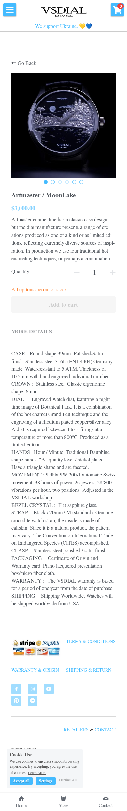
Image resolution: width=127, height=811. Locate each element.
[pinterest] (16, 701)
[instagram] (32, 689)
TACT (110, 729)
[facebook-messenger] (32, 701)
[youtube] (49, 689)
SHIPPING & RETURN (88, 670)
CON (99, 729)
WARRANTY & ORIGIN (35, 670)
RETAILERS (76, 729)
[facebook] (16, 689)
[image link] (63, 11)
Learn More (37, 772)
